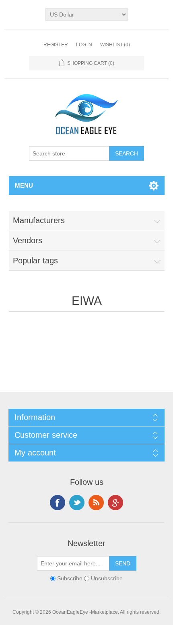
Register (55, 45)
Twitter (76, 502)
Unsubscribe (107, 578)
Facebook (57, 502)
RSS (96, 502)
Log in (84, 45)
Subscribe (69, 578)
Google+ (115, 502)
